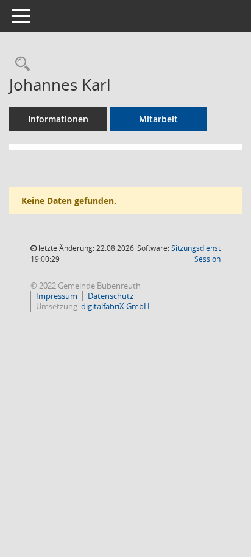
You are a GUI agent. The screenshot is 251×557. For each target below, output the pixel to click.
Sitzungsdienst (196, 253)
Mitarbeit (158, 119)
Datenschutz (110, 295)
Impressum (56, 295)
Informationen (58, 119)
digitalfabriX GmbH (115, 306)
